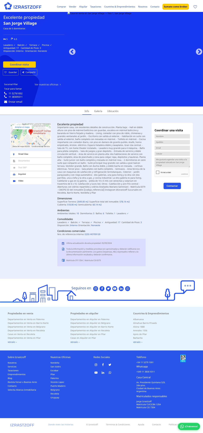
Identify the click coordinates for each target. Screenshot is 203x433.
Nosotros (142, 6)
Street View (23, 154)
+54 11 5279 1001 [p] (145, 362)
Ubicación (112, 111)
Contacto (154, 6)
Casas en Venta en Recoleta (21, 334)
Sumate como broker (175, 6)
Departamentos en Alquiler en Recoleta (90, 330)
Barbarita (138, 337)
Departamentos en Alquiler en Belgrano (90, 323)
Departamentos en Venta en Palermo (26, 319)
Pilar (53, 374)
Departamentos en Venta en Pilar (24, 337)
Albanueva (138, 319)
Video (20, 180)
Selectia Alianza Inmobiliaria (22, 389)
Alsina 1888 (139, 326)
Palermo (55, 378)
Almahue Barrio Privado (145, 323)
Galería (98, 111)
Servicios (12, 366)
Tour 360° (22, 167)
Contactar (172, 185)
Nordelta (55, 362)
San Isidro (56, 366)
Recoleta (55, 393)
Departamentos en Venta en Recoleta (26, 330)
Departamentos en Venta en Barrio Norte (28, 323)
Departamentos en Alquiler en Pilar (88, 334)
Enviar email (15, 101)
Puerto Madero (58, 386)
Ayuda (141, 424)
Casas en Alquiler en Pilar (83, 337)
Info (87, 111)
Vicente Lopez (57, 382)
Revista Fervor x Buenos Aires (22, 382)
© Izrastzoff (92, 424)
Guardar (12, 72)
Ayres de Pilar (140, 334)
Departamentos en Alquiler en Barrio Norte (92, 326)
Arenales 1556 (140, 330)
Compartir (31, 72)
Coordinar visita (19, 64)
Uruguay (55, 397)
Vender (72, 6)
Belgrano (55, 389)
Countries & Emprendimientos (119, 6)
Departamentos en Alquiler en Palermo (89, 319)
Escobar (54, 370)
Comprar (61, 6)
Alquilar (83, 6)
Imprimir (22, 174)
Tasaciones (95, 6)
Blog (10, 378)
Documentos (24, 160)
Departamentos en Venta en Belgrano (26, 326)
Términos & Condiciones (118, 424)
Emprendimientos (17, 374)
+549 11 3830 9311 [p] (145, 371)
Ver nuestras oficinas (46, 84)
